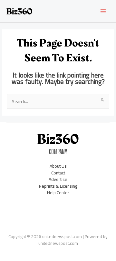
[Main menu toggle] (103, 11)
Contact (58, 173)
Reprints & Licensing (58, 186)
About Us (58, 166)
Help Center (58, 192)
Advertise (58, 179)
